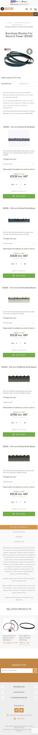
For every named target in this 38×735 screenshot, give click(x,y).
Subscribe (35, 671)
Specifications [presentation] (19, 532)
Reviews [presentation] (19, 537)
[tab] (19, 527)
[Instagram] (16, 710)
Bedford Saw (23, 83)
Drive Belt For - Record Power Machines (25, 638)
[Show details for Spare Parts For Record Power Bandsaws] (11, 626)
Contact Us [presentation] (19, 541)
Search (36, 14)
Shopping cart (35, 9)
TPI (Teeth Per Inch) (9, 159)
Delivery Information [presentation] (19, 527)
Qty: (12, 184)
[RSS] (21, 710)
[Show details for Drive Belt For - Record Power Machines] (27, 626)
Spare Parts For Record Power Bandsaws (9, 638)
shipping (22, 179)
